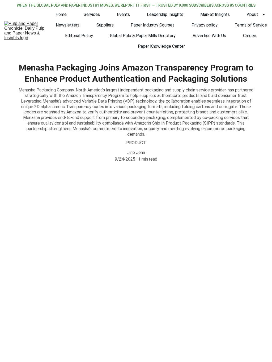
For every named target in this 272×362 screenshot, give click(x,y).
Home (61, 14)
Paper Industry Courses (153, 25)
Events (123, 14)
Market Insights (215, 14)
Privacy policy (205, 25)
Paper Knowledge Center (161, 46)
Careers (250, 35)
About (252, 14)
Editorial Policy (79, 35)
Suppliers (105, 25)
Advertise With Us (209, 35)
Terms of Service (251, 25)
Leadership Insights (165, 14)
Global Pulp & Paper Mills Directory (143, 35)
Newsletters (67, 25)
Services (92, 14)
